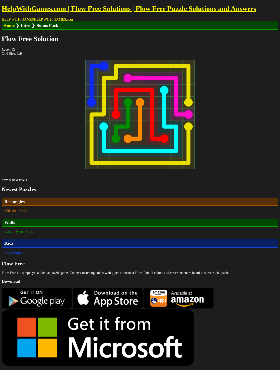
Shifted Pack (15, 210)
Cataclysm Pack (18, 231)
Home (9, 25)
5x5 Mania (13, 252)
